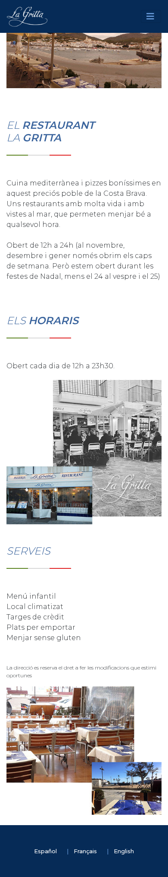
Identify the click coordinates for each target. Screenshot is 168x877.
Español (46, 851)
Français (86, 851)
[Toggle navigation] (151, 16)
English (124, 851)
